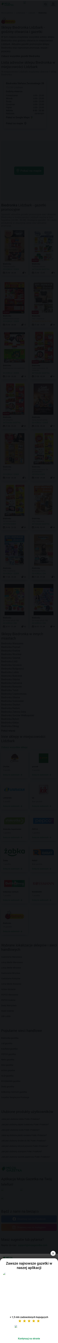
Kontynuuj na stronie (29, 1338)
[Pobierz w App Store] (29, 1330)
